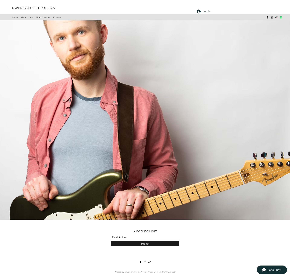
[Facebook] (267, 17)
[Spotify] (280, 17)
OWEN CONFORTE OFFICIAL (34, 8)
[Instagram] (271, 17)
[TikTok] (276, 17)
